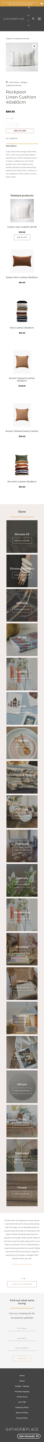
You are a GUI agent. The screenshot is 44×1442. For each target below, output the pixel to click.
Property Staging (22, 1391)
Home (22, 1375)
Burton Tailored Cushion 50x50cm (22, 379)
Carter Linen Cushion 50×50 (22, 227)
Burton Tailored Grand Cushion (22, 431)
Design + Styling (22, 1386)
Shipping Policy (22, 1407)
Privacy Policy (22, 1418)
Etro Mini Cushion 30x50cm (22, 481)
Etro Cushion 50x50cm (22, 327)
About (22, 1381)
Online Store (22, 1397)
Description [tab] (11, 146)
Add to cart (20, 131)
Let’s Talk (22, 1402)
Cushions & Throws (21, 39)
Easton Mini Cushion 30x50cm (22, 277)
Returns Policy (22, 1413)
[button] (24, 1278)
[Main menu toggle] (39, 19)
